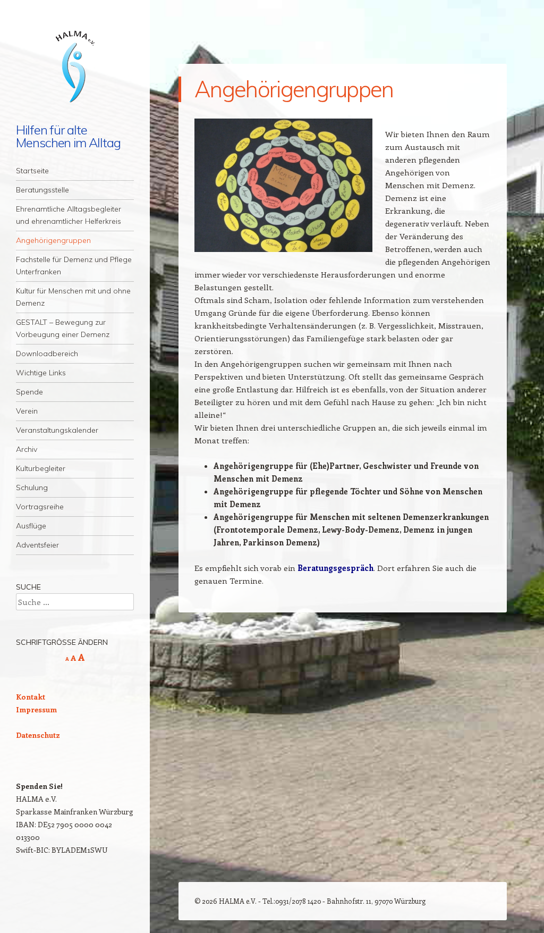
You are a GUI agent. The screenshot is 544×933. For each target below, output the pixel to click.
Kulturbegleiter (40, 468)
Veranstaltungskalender (57, 430)
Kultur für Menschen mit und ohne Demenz (73, 297)
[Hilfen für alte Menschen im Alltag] (75, 68)
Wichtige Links (41, 372)
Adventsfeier (37, 545)
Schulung (32, 487)
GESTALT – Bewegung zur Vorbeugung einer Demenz (62, 328)
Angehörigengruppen (53, 240)
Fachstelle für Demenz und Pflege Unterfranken (74, 265)
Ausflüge (31, 526)
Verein (27, 411)
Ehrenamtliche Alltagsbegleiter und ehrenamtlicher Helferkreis (68, 215)
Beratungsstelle (42, 190)
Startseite (32, 170)
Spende (29, 392)
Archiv (26, 449)
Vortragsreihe (40, 506)
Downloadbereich (47, 353)
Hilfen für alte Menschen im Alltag (68, 136)
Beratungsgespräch (335, 567)
